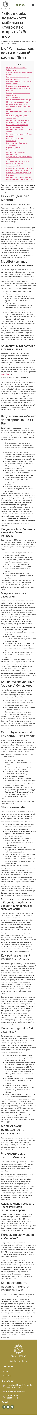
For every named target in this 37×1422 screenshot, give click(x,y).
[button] (33, 5)
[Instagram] (17, 5)
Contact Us (7, 1376)
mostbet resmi (6, 374)
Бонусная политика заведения (17, 86)
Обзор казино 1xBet (13, 97)
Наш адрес (10, 175)
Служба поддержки (13, 148)
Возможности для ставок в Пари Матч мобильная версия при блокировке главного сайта (18, 102)
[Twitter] (23, 5)
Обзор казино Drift (13, 166)
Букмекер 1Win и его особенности (19, 168)
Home (5, 1372)
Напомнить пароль (13, 150)
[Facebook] (20, 5)
